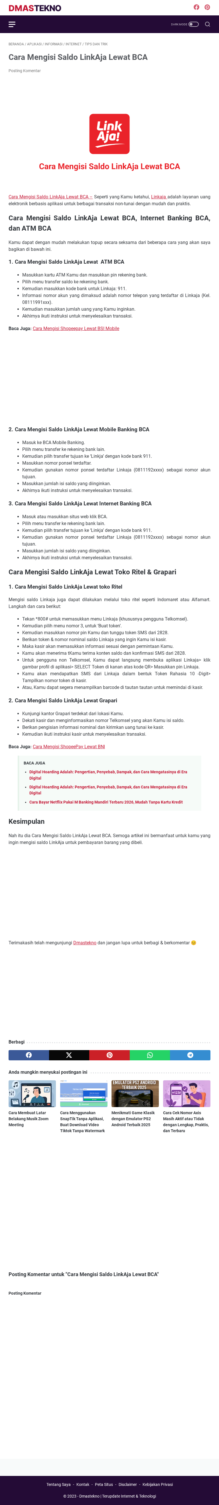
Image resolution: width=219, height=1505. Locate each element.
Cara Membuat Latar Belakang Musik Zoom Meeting (28, 1119)
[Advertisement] (109, 379)
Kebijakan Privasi (158, 1484)
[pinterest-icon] (207, 8)
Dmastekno (84, 942)
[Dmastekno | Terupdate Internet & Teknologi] (40, 8)
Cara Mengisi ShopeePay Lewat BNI (69, 746)
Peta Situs (104, 1484)
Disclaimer (128, 1484)
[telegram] (190, 1055)
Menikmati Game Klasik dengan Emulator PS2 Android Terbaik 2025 (133, 1119)
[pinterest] (109, 1055)
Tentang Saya (58, 1484)
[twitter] (69, 1055)
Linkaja (159, 197)
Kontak (82, 1484)
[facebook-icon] (196, 8)
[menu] (15, 24)
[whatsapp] (150, 1055)
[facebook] (29, 1055)
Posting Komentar (25, 70)
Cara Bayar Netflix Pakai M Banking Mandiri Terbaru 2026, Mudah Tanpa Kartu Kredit (106, 802)
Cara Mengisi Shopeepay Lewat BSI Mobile (76, 328)
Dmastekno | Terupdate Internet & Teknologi (117, 1496)
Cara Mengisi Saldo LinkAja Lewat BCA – (51, 197)
